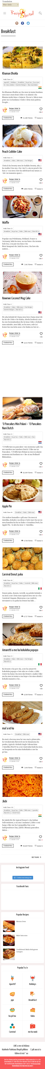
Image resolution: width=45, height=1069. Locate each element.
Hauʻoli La (35, 231)
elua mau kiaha (32, 85)
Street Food (15, 813)
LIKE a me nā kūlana (21, 1046)
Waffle (5, 222)
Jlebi (4, 801)
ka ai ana (36, 82)
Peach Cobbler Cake (12, 151)
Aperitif (6, 82)
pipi (12, 1000)
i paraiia (35, 810)
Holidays (13, 82)
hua (33, 437)
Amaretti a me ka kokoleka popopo (20, 650)
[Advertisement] (22, 371)
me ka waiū (32, 1032)
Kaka (13, 160)
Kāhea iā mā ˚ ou (21, 1053)
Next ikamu (35, 857)
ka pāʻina (29, 82)
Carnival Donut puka (12, 574)
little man (20, 160)
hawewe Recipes (21, 85)
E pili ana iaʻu (36, 1049)
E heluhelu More (7, 118)
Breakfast (21, 82)
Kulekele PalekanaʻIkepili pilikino (15, 1049)
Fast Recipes (28, 160)
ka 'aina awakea (9, 85)
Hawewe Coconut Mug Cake (16, 298)
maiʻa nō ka (8, 728)
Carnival (27, 583)
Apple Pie (7, 506)
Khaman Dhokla (10, 73)
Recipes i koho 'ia (14, 109)
